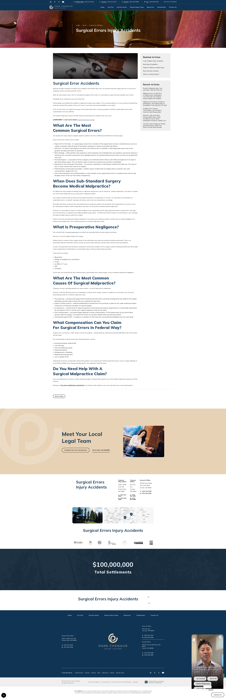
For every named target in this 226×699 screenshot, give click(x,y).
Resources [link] (150, 7)
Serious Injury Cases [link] (137, 7)
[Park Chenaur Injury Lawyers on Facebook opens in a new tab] (55, 2)
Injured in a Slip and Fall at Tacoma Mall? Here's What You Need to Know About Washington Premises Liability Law (154, 117)
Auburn (112, 672)
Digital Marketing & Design (156, 682)
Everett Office (146, 642)
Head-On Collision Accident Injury (153, 67)
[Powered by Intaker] (211, 690)
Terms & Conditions (94, 682)
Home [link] (102, 7)
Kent (98, 672)
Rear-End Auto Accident (151, 71)
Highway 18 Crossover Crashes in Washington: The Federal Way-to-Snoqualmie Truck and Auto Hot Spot (155, 103)
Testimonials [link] (161, 7)
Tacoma (87, 672)
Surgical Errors (96, 25)
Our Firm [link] (111, 7)
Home (78, 25)
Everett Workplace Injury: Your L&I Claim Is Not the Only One (152, 89)
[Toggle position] (194, 639)
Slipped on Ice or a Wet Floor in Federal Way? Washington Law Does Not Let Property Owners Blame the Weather (152, 95)
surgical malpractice (72, 232)
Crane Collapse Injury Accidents (153, 61)
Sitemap (135, 682)
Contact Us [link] (173, 7)
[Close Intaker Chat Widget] (220, 637)
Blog (85, 25)
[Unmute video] (201, 639)
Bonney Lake (120, 672)
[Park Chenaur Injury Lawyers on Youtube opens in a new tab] (63, 2)
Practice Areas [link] (122, 7)
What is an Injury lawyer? (151, 74)
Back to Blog (59, 396)
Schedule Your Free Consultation (75, 450)
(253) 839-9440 (146, 692)
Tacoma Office (146, 626)
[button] (3, 695)
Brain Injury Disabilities (150, 64)
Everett (93, 672)
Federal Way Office (68, 635)
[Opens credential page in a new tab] (78, 542)
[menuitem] (50, 2)
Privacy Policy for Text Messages (121, 682)
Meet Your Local (82, 437)
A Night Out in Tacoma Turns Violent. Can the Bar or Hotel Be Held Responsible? (152, 110)
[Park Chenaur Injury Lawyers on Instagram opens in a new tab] (50, 2)
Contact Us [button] (218, 695)
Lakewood (105, 672)
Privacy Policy (106, 682)
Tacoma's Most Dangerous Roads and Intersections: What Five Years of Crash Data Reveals (154, 125)
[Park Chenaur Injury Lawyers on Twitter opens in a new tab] (59, 2)
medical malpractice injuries (86, 120)
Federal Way (79, 672)
